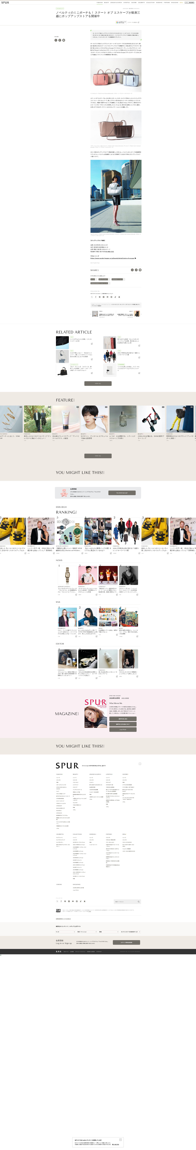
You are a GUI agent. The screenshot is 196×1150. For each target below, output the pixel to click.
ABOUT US (66, 951)
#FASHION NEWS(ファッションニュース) (99, 283)
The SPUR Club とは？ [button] (122, 493)
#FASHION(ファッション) (117, 279)
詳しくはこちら (115, 1144)
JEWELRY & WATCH (116, 2)
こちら (90, 911)
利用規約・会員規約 (91, 951)
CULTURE (134, 2)
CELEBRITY (141, 2)
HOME (93, 304)
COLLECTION (150, 2)
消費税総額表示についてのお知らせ (63, 918)
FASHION (100, 2)
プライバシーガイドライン (80, 951)
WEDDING (159, 2)
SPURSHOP (99, 951)
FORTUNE (167, 2)
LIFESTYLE (126, 2)
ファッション (98, 304)
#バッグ (92, 279)
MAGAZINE (174, 2)
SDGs (181, 2)
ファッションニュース (106, 304)
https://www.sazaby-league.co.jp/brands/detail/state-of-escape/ (112, 258)
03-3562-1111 (109, 251)
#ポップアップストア (103, 279)
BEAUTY (106, 2)
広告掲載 (72, 951)
